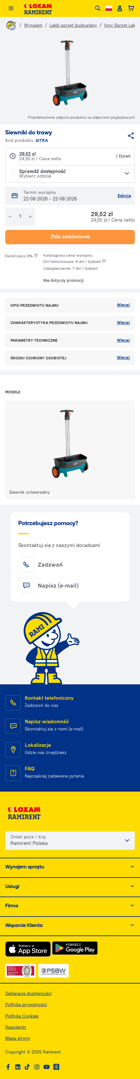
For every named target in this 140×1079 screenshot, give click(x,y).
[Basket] (131, 8)
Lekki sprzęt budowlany (73, 25)
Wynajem (33, 25)
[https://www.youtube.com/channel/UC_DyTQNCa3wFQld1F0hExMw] (46, 1067)
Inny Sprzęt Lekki (121, 25)
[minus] (10, 217)
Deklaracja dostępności (28, 993)
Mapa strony (17, 1038)
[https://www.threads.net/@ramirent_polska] (56, 1067)
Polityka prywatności (26, 1004)
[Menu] (11, 8)
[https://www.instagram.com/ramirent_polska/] (37, 1067)
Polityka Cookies (21, 1016)
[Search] (98, 8)
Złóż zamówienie (70, 237)
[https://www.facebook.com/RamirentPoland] (8, 1067)
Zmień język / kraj (28, 836)
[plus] (30, 217)
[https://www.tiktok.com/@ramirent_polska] (27, 1067)
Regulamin (15, 1027)
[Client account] (119, 8)
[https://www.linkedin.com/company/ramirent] (18, 1067)
